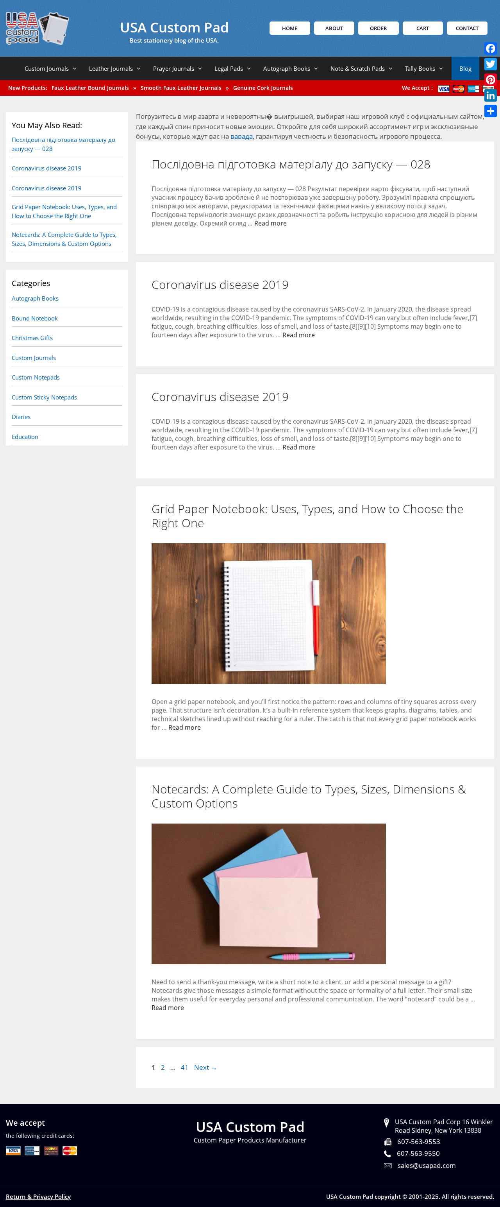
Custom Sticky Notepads (44, 397)
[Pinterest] (490, 80)
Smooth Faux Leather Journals (181, 87)
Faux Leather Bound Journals (90, 87)
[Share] (490, 111)
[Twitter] (490, 64)
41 (185, 1067)
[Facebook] (490, 48)
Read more (270, 223)
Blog (465, 68)
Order (378, 28)
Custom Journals (47, 68)
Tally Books (420, 68)
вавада (241, 136)
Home (289, 28)
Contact (467, 28)
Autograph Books (286, 68)
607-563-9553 (418, 1141)
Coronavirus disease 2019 (220, 284)
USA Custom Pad (174, 27)
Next (205, 1067)
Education (25, 437)
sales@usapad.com (427, 1165)
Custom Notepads (36, 377)
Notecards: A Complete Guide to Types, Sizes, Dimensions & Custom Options (309, 796)
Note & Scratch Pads (357, 68)
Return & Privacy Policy (38, 1196)
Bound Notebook (35, 318)
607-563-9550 (418, 1153)
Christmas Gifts (32, 338)
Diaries (21, 417)
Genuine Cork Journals (263, 87)
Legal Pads (228, 68)
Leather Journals (111, 68)
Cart (422, 28)
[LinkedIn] (490, 95)
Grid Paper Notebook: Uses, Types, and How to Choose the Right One (307, 516)
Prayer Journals (173, 68)
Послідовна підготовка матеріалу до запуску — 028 (291, 164)
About (334, 28)
